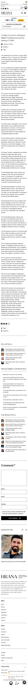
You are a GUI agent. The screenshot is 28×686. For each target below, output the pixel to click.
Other (2, 660)
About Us (3, 617)
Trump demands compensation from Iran (13, 399)
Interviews (3, 609)
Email (3, 496)
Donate (21, 20)
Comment (8, 465)
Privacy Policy (4, 672)
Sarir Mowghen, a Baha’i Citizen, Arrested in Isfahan (15, 437)
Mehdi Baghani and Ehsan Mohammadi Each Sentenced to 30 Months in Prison (15, 350)
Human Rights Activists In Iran (13, 369)
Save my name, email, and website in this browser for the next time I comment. (14, 512)
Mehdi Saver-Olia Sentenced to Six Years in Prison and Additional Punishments (15, 442)
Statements (4, 612)
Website (3, 504)
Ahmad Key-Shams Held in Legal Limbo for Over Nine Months (15, 450)
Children (3, 629)
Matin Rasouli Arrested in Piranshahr (13, 561)
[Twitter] (4, 324)
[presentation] (23, 530)
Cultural (3, 634)
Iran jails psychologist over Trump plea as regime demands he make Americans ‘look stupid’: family (13, 385)
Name (3, 489)
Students (3, 652)
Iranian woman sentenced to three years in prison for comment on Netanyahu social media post (14, 379)
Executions (3, 631)
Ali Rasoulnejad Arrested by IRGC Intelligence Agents (13, 358)
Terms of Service (5, 670)
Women (3, 655)
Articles (3, 607)
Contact (3, 620)
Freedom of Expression (7, 657)
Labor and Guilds (5, 640)
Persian (25, 4)
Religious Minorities (6, 645)
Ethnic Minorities (5, 637)
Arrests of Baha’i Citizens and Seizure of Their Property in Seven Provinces (15, 354)
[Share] (9, 324)
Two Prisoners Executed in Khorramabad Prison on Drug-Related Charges (15, 446)
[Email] (6, 324)
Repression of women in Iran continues (12, 374)
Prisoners (3, 642)
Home (2, 604)
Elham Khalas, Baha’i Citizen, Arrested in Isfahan (15, 362)
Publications (4, 615)
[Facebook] (1, 324)
